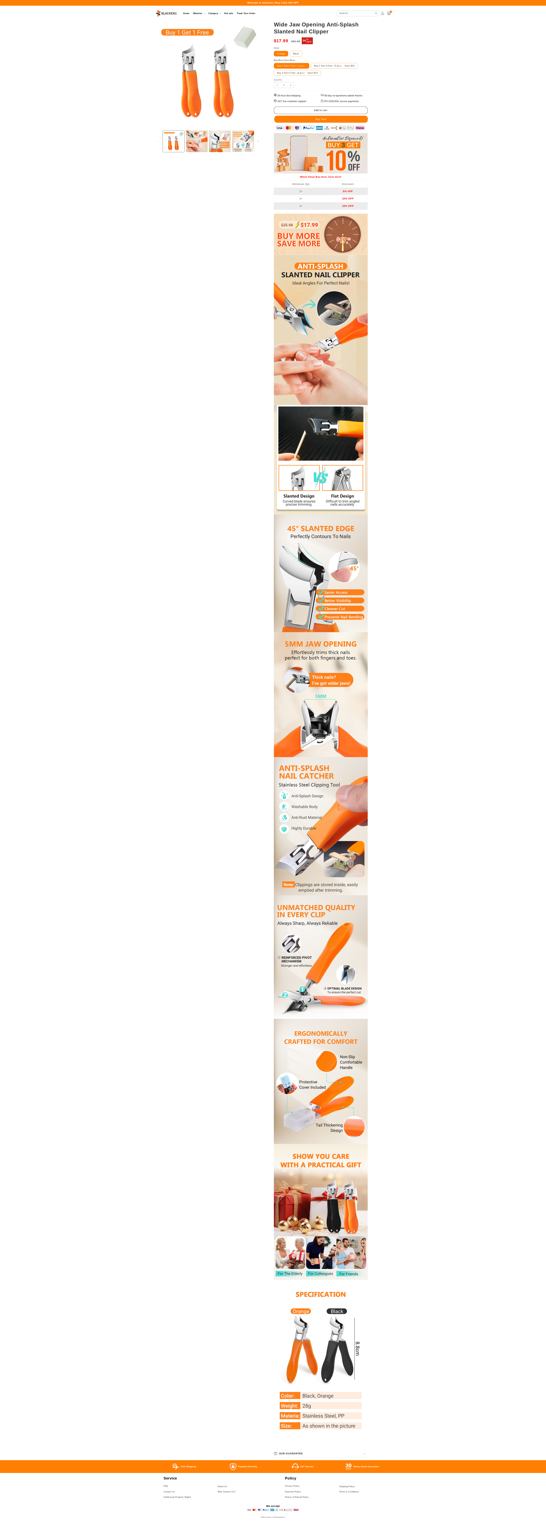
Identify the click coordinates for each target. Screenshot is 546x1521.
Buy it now (321, 119)
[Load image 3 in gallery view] (220, 141)
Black (296, 53)
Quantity (278, 80)
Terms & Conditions (349, 1491)
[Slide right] (258, 141)
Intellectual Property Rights (177, 1497)
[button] (198, 13)
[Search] (376, 13)
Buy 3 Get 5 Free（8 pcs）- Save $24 (297, 73)
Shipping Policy (347, 1486)
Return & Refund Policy (297, 1497)
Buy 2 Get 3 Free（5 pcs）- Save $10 (334, 66)
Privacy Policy (292, 1486)
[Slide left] (159, 141)
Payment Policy (293, 1491)
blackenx (281, 1517)
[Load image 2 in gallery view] (197, 141)
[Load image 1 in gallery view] (173, 141)
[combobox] (358, 13)
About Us (222, 1486)
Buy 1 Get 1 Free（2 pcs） (291, 66)
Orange (281, 53)
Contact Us (169, 1491)
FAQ (166, 1486)
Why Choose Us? (226, 1491)
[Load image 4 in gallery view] (243, 141)
